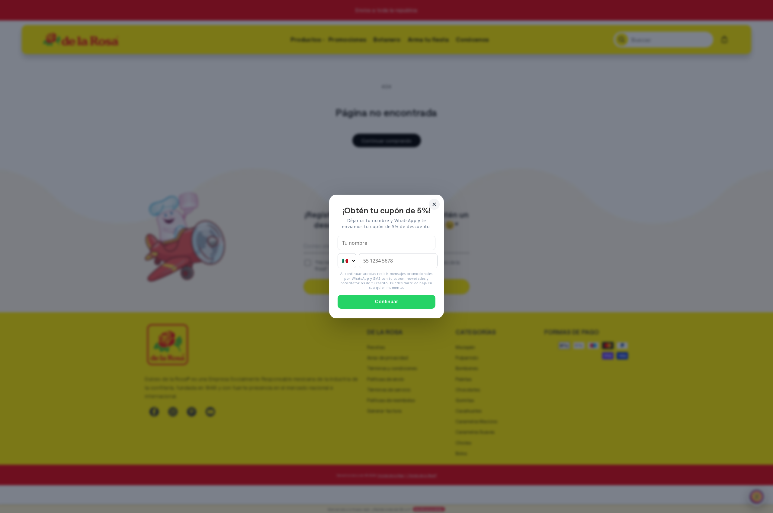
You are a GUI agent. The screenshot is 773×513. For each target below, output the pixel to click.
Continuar (386, 301)
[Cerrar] (434, 204)
